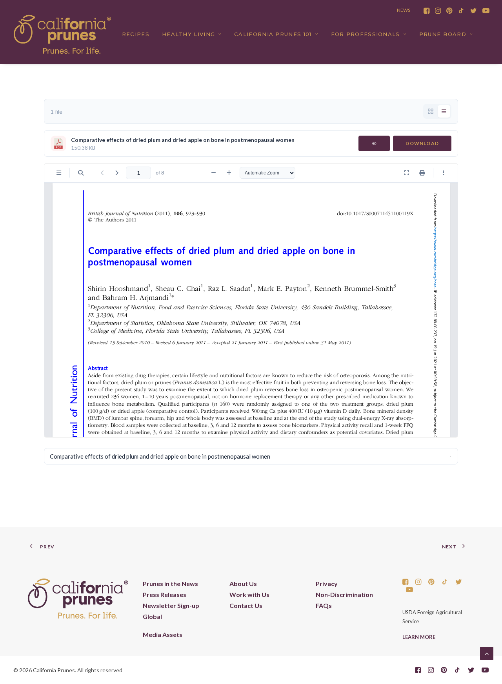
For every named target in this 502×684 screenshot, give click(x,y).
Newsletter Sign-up (171, 605)
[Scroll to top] (486, 652)
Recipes (135, 34)
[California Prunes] (62, 34)
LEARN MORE (418, 637)
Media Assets (162, 634)
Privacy (327, 583)
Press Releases (164, 594)
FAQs (324, 605)
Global (152, 616)
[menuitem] (426, 10)
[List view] (444, 111)
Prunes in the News (170, 583)
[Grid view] (430, 111)
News (403, 10)
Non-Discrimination (344, 594)
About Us (243, 583)
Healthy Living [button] (188, 34)
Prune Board (442, 34)
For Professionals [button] (365, 34)
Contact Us (245, 605)
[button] (426, 10)
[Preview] (374, 143)
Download (422, 143)
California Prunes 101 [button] (272, 34)
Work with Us (249, 594)
